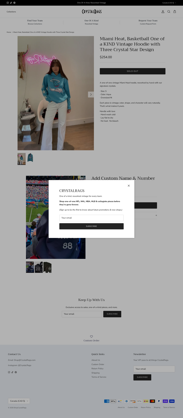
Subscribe (91, 226)
